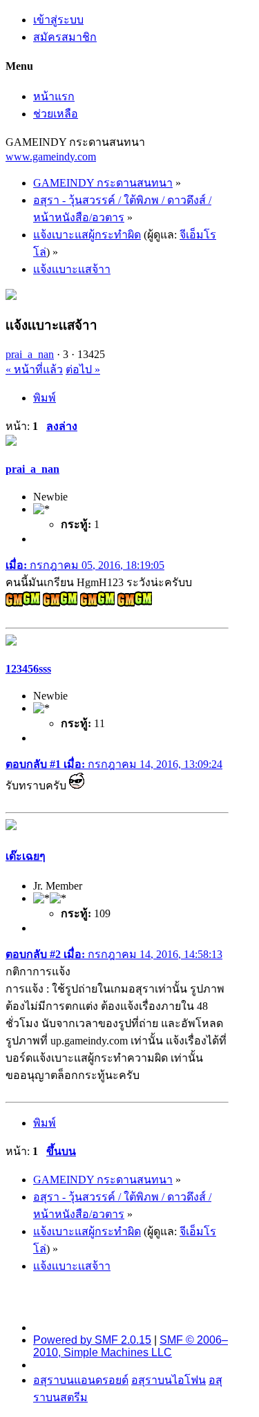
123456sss (28, 669)
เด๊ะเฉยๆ (26, 856)
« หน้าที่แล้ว (34, 369)
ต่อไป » (83, 369)
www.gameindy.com (51, 156)
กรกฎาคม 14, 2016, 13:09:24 (114, 764)
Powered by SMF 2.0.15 (92, 1340)
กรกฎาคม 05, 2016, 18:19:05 (85, 565)
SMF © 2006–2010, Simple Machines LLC (130, 1346)
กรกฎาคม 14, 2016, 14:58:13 (114, 954)
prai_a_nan (30, 354)
